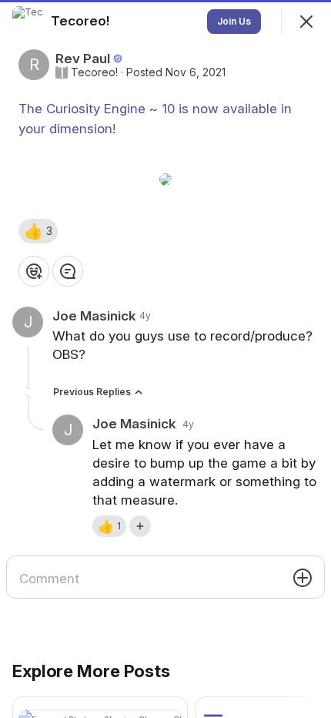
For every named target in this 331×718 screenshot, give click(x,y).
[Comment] (67, 271)
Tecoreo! (94, 72)
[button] (38, 231)
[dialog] (165, 359)
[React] (33, 271)
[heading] (81, 21)
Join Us (234, 21)
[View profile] (27, 21)
